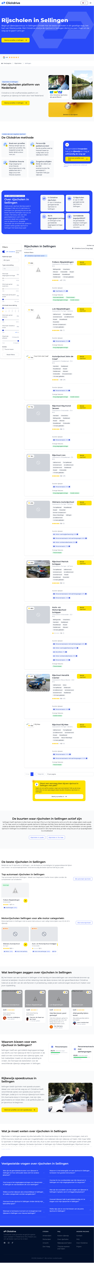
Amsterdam (47, 1236)
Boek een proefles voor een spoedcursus (18, 1110)
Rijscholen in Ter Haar (56, 837)
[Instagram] (9, 1243)
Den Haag (46, 1246)
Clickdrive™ (40, 1258)
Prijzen (79, 1246)
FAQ (78, 1239)
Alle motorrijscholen (84, 923)
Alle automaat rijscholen (83, 879)
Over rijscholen (63, 1239)
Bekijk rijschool (83, 263)
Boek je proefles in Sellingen (14, 40)
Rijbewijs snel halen (64, 1243)
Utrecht (46, 1243)
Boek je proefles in (58, 796)
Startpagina (7, 63)
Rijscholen (18, 63)
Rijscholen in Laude (37, 837)
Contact (79, 1236)
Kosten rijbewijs (63, 1236)
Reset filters (11, 354)
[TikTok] (12, 1242)
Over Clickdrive (82, 1243)
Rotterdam (47, 1239)
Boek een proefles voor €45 (76, 159)
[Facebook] (5, 1243)
